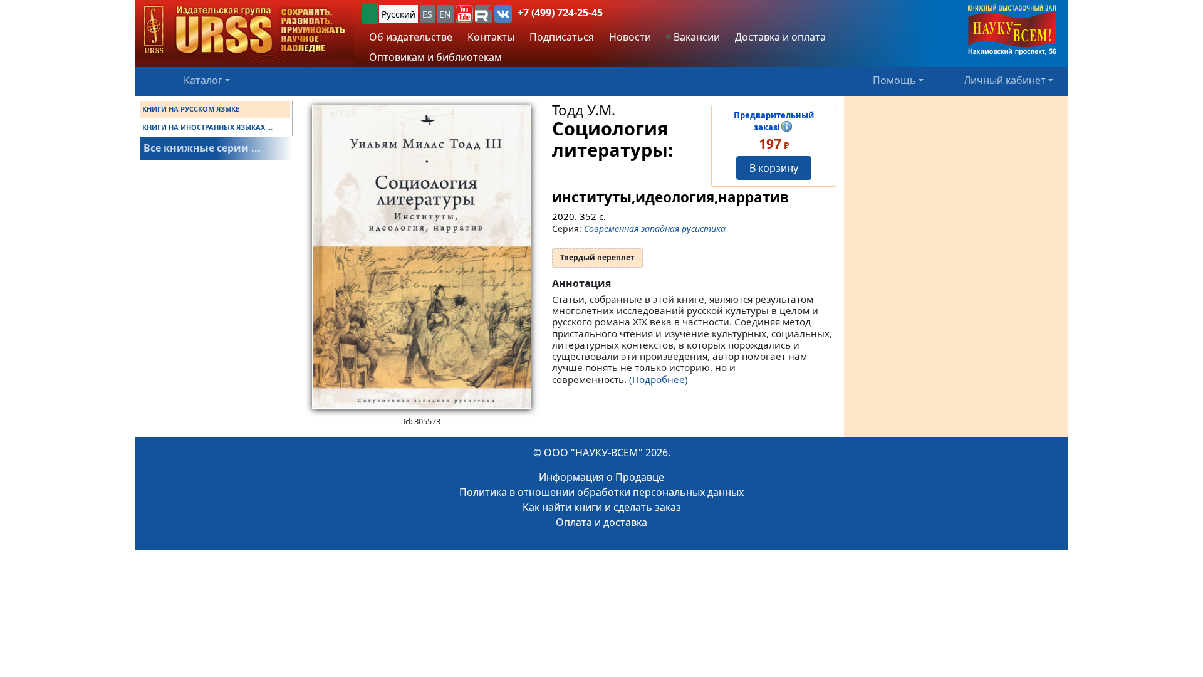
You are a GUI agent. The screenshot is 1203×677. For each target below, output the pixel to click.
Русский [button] (398, 14)
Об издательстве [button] (410, 37)
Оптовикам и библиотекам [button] (435, 57)
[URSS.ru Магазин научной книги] (244, 30)
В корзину (773, 168)
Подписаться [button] (561, 37)
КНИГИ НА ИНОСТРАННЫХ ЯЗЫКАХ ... (207, 127)
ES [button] (427, 14)
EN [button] (445, 14)
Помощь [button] (894, 80)
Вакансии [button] (695, 37)
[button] (464, 14)
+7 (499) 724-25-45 (560, 12)
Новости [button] (630, 37)
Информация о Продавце (601, 477)
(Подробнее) (658, 379)
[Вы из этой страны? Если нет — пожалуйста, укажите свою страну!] (370, 14)
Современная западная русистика (655, 228)
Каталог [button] (203, 80)
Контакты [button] (490, 37)
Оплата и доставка (601, 522)
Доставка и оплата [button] (780, 37)
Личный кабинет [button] (1005, 80)
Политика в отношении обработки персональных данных (601, 492)
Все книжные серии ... (202, 148)
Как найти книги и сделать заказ (602, 507)
